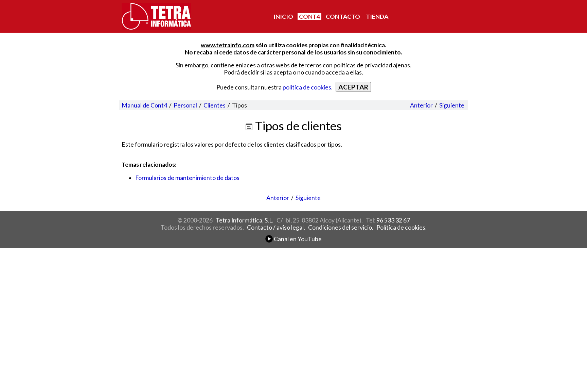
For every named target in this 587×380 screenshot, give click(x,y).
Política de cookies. (401, 227)
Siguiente (451, 105)
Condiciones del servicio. (340, 227)
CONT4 (309, 16)
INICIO (283, 16)
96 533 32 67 (393, 220)
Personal (185, 105)
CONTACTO (343, 16)
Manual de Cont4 (144, 105)
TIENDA (377, 16)
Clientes (214, 105)
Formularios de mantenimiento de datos (187, 177)
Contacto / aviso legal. (276, 227)
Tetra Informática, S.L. (244, 220)
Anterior (421, 105)
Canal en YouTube (297, 239)
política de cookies (307, 87)
